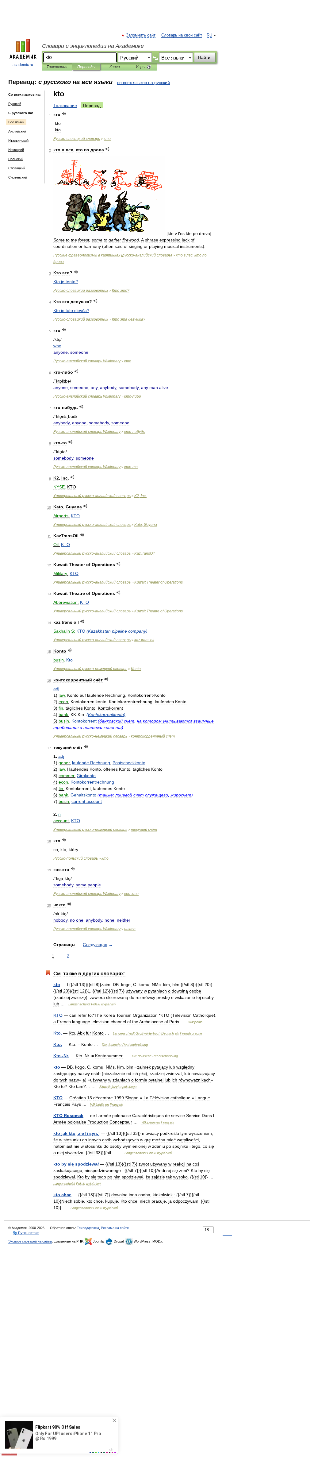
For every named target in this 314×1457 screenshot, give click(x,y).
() (116, 631)
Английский (17, 131)
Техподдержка (88, 1228)
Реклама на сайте (115, 1228)
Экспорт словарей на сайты (30, 1241)
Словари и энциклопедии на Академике (93, 46)
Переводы (86, 67)
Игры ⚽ (143, 67)
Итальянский (18, 140)
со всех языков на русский (143, 82)
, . (140, 496)
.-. (61, 1055)
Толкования (57, 67)
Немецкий (16, 150)
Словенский (17, 177)
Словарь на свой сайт (181, 35)
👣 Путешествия (26, 1233)
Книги (114, 67)
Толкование (65, 105)
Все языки (16, 122)
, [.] (76, 1133)
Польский (15, 159)
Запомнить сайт (141, 35)
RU (209, 35)
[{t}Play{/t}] (64, 113)
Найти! (205, 57)
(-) (112, 255)
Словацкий (16, 168)
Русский (14, 104)
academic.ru (23, 65)
